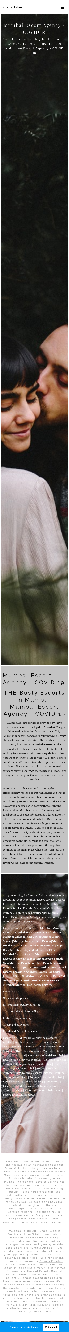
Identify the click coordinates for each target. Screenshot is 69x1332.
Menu (63, 7)
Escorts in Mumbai (26, 836)
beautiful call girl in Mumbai (36, 727)
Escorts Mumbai (51, 1261)
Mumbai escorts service (46, 744)
